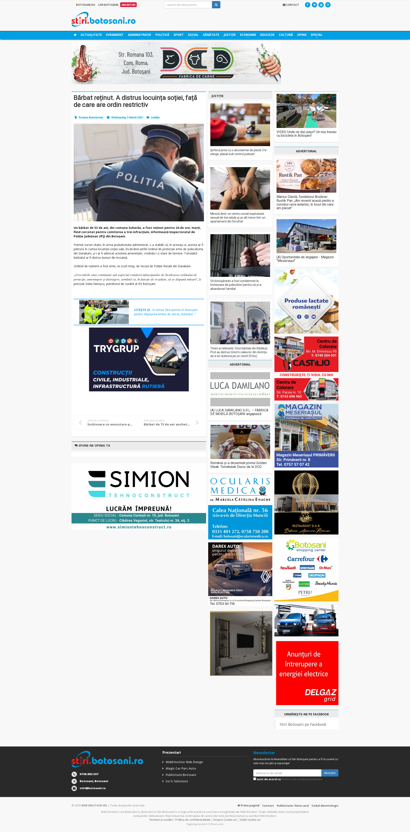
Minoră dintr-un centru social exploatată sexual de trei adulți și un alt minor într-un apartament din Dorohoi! (237, 217)
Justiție (230, 35)
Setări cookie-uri (250, 820)
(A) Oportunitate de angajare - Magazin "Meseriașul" (305, 259)
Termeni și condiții (161, 820)
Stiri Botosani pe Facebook (303, 724)
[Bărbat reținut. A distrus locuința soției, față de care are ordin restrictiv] (139, 172)
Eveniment (115, 35)
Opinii (301, 35)
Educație (267, 35)
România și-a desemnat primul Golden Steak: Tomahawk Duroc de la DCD (238, 465)
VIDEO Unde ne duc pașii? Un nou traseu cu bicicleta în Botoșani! (306, 134)
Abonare (330, 773)
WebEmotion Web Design (184, 762)
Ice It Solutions (177, 781)
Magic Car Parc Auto (181, 768)
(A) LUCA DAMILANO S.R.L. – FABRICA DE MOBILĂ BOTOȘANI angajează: (239, 412)
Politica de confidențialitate (301, 779)
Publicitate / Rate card (293, 805)
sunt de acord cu (289, 779)
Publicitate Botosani (181, 775)
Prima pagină (249, 805)
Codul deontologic (325, 805)
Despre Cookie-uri (225, 820)
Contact (268, 805)
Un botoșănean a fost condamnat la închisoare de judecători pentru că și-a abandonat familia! (235, 284)
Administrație (139, 35)
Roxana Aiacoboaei (91, 117)
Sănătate (211, 35)
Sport (179, 35)
